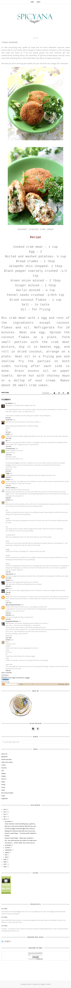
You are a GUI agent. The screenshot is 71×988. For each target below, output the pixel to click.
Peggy (7, 473)
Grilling (3, 773)
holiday (3, 776)
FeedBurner (39, 959)
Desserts (4, 768)
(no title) (4, 909)
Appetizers (5, 392)
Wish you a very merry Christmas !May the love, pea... (21, 826)
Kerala (3, 784)
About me (4, 754)
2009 (5, 859)
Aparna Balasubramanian (13, 605)
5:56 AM (8, 613)
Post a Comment (6, 672)
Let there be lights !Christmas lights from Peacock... (20, 828)
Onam (3, 787)
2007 (5, 864)
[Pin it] (68, 393)
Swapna (8, 580)
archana (8, 500)
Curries (3, 765)
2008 (5, 862)
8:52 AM (8, 418)
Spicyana (29, 984)
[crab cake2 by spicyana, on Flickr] (35, 224)
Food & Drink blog (5, 682)
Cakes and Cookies (7, 762)
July (6, 855)
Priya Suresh (9, 574)
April (6, 857)
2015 (5, 812)
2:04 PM (8, 477)
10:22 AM (8, 578)
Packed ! (7, 836)
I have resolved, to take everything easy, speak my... (20, 824)
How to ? (4, 779)
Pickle (3, 790)
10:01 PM (8, 603)
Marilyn (8, 479)
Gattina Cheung (10, 487)
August (7, 852)
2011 (5, 817)
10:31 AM (8, 638)
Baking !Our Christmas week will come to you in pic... (20, 831)
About (38, 2)
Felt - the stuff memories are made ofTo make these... (21, 840)
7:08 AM (8, 670)
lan (6, 594)
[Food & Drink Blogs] (5, 680)
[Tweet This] (54, 393)
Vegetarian (4, 798)
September (8, 850)
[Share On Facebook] (59, 393)
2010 (5, 819)
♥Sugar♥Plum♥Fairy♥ (12, 621)
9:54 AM (8, 619)
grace (7, 588)
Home (32, 2)
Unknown (8, 615)
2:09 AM (8, 586)
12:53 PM (8, 455)
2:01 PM (8, 471)
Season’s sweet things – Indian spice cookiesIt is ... (20, 838)
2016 (5, 809)
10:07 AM (8, 438)
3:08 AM (8, 498)
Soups (3, 796)
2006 (5, 866)
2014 (5, 814)
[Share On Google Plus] (63, 393)
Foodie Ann (9, 420)
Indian (3, 782)
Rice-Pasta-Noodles (7, 793)
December (8, 821)
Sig (6, 440)
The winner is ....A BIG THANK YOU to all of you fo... (20, 843)
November (8, 845)
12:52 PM (8, 446)
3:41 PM (8, 485)
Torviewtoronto (10, 448)
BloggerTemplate (45, 984)
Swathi (8, 434)
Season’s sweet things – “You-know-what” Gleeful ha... (21, 833)
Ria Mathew (9, 403)
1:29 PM (8, 572)
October (7, 847)
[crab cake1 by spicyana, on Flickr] (35, 140)
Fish (2, 770)
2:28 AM (8, 592)
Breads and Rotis (6, 759)
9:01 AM (8, 432)
